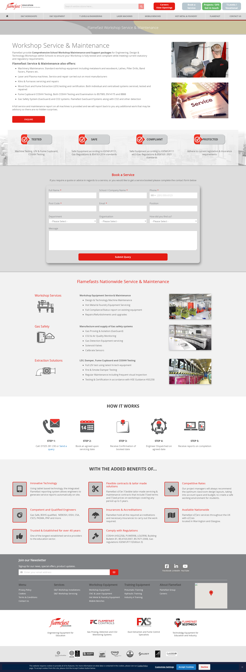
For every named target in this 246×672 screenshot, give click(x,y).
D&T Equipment (57, 16)
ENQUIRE (28, 119)
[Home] (7, 16)
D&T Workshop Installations (67, 589)
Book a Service (191, 6)
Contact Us (235, 16)
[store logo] (23, 6)
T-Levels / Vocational (232, 6)
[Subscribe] (114, 572)
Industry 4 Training (133, 597)
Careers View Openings (164, 6)
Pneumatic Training (133, 589)
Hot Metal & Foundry (186, 16)
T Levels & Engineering (90, 16)
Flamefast (215, 16)
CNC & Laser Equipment (100, 593)
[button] (211, 593)
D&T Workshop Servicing (65, 593)
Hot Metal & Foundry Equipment (104, 597)
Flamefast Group (168, 589)
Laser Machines (124, 16)
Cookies (22, 593)
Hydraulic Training (133, 593)
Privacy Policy (25, 589)
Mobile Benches (153, 16)
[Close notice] (242, 667)
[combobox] (101, 6)
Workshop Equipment (99, 589)
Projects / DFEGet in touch (211, 6)
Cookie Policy (142, 666)
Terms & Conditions (28, 597)
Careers (163, 593)
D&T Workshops (29, 16)
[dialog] (123, 667)
